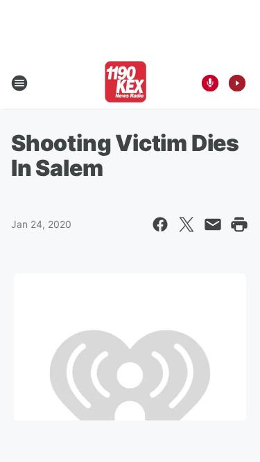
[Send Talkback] (210, 83)
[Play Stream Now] (237, 83)
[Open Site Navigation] (19, 83)
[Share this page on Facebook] (160, 224)
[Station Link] (125, 83)
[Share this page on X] (186, 224)
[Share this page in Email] (213, 224)
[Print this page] (239, 224)
